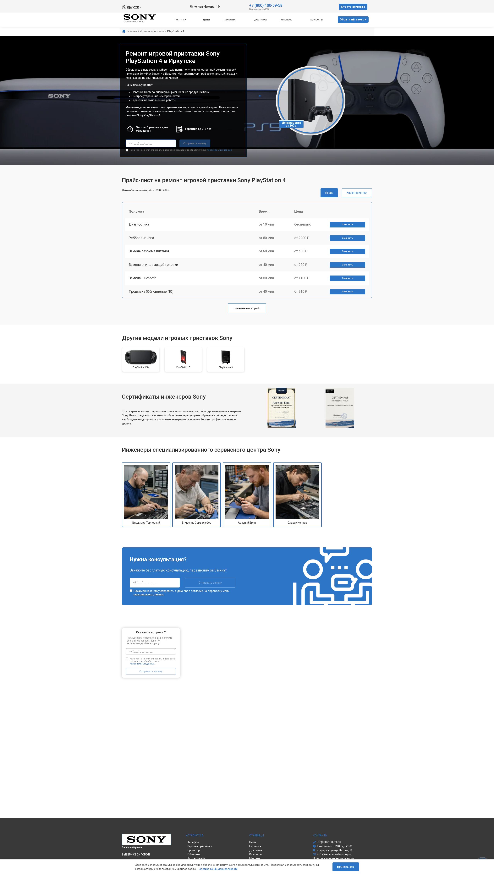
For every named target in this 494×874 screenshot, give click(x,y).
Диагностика (139, 224)
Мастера (286, 19)
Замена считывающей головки (153, 265)
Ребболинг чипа (141, 238)
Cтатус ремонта (353, 6)
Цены (206, 19)
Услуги (180, 19)
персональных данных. (219, 150)
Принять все (345, 866)
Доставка (260, 19)
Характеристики (357, 192)
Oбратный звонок (353, 19)
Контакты (316, 19)
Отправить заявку (194, 143)
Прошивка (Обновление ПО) (151, 291)
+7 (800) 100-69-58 (265, 5)
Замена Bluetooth (142, 278)
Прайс (329, 192)
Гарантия (229, 19)
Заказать (347, 224)
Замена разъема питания (149, 251)
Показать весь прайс (247, 308)
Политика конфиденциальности (217, 868)
